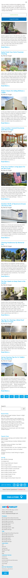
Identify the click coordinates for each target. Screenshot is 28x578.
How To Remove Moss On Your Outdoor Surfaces (14, 447)
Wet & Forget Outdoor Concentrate (10, 468)
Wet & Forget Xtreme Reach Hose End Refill (11, 519)
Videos (3, 551)
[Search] (24, 408)
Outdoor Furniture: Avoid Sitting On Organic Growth (12, 453)
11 (11, 396)
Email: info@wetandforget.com (10, 513)
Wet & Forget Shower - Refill (8, 528)
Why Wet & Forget (6, 550)
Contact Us (4, 556)
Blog (3, 553)
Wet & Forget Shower (6, 476)
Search (3, 406)
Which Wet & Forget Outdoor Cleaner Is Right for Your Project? (13, 416)
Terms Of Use (5, 561)
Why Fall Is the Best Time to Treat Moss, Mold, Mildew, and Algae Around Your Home (12, 422)
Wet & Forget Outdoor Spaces (8, 472)
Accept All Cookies (14, 19)
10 (7, 396)
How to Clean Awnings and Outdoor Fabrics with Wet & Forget (13, 438)
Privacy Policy (5, 558)
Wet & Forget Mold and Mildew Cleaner (11, 467)
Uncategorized (5, 461)
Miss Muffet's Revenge (7, 459)
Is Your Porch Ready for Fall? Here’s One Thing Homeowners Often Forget (11, 425)
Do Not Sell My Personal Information (10, 560)
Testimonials (4, 548)
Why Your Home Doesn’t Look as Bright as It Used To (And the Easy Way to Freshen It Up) (12, 419)
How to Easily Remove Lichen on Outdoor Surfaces (11, 450)
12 (16, 396)
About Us (4, 546)
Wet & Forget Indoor (6, 465)
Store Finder (4, 563)
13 (21, 396)
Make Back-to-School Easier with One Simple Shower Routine (12, 428)
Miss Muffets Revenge (7, 529)
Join (3, 565)
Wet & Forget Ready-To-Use (8, 474)
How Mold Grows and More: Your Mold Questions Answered (11, 445)
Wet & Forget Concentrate (7, 521)
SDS (3, 545)
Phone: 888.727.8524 (7, 512)
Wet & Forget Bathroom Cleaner (9, 463)
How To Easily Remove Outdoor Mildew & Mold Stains (13, 441)
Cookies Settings (14, 14)
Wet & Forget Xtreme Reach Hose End (11, 478)
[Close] (26, 2)
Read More (4, 47)
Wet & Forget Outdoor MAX (8, 470)
